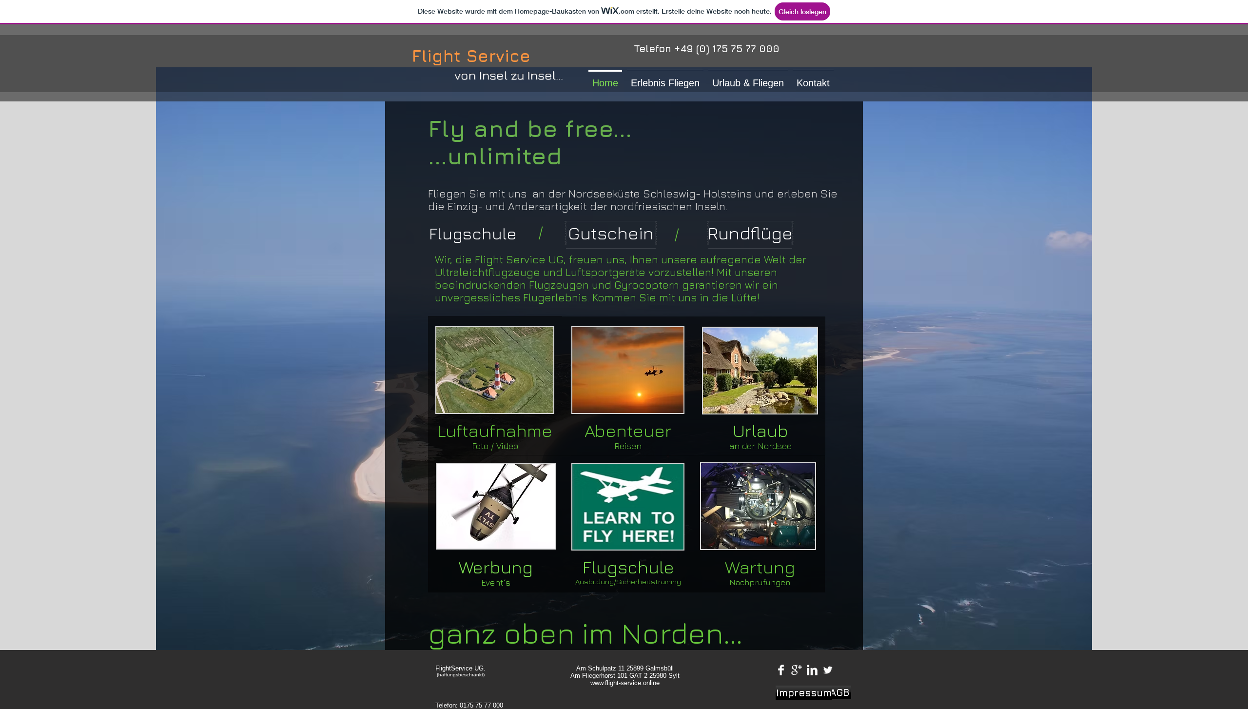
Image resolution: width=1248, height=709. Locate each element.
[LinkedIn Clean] (812, 670)
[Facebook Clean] (781, 670)
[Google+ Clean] (796, 670)
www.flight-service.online (625, 683)
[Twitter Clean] (827, 670)
